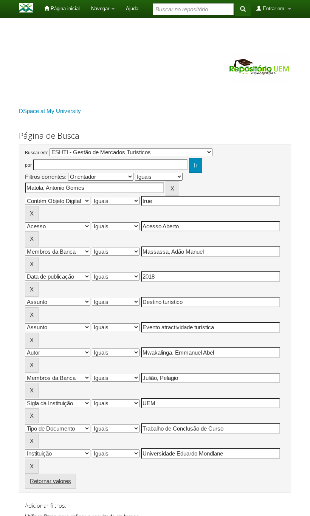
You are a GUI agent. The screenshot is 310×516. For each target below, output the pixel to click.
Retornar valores (50, 481)
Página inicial (64, 8)
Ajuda (132, 8)
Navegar (101, 8)
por (28, 165)
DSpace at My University (50, 111)
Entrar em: (274, 8)
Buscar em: (36, 152)
